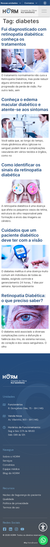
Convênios (9, 465)
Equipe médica (11, 469)
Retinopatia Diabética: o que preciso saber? (23, 298)
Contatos (29, 3)
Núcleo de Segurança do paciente (22, 495)
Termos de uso (11, 507)
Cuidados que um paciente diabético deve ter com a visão (21, 235)
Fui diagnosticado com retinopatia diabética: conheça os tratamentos (23, 37)
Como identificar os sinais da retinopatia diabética (21, 169)
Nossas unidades (9, 3)
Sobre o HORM (11, 456)
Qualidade (8, 499)
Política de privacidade (15, 503)
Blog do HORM (11, 473)
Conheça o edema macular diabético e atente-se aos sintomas (24, 104)
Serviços (7, 460)
